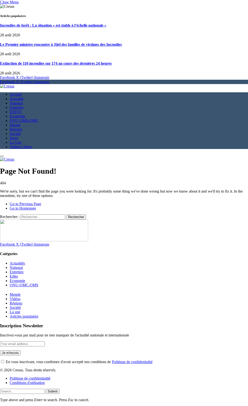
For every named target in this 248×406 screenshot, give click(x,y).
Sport (14, 138)
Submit (53, 391)
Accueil (16, 94)
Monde (15, 125)
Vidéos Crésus (21, 147)
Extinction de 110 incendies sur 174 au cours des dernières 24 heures (56, 63)
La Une (15, 142)
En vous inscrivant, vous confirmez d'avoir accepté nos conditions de (79, 362)
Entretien (16, 107)
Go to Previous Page (25, 204)
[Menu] (2, 156)
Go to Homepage (23, 208)
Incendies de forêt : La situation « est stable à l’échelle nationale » (53, 25)
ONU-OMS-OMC (24, 120)
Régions (16, 129)
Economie (17, 116)
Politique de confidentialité (132, 362)
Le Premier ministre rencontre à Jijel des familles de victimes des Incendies (61, 44)
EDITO (16, 112)
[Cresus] (7, 86)
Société (15, 134)
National (16, 103)
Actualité (16, 99)
